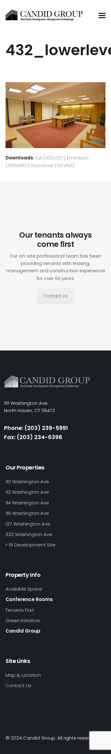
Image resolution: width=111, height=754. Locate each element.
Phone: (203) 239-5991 (36, 428)
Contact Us (55, 296)
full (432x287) (50, 158)
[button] (102, 15)
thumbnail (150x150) (52, 165)
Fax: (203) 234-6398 (33, 437)
